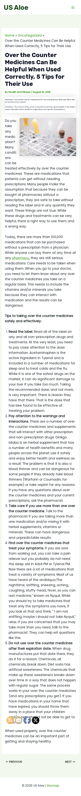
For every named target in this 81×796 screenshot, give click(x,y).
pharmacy (20, 258)
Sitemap (53, 785)
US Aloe (16, 7)
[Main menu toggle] (73, 7)
